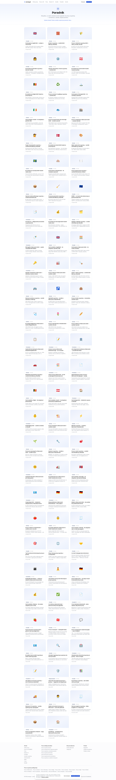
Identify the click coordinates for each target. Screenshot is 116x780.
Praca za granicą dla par (46, 747)
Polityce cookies (45, 777)
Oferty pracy (35, 1)
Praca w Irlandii (85, 769)
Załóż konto (89, 1)
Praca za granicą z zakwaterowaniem (48, 751)
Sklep (25, 759)
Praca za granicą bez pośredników (48, 756)
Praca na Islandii (68, 771)
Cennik (66, 1)
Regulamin (86, 747)
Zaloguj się (83, 1)
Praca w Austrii (72, 769)
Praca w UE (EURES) (28, 749)
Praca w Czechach (36, 771)
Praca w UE (41, 1)
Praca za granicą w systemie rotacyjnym (49, 757)
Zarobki (56, 1)
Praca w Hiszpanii (61, 771)
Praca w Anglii (78, 769)
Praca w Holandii (36, 769)
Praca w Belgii (51, 769)
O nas (25, 761)
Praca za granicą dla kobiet (46, 752)
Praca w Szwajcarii (28, 771)
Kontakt (25, 762)
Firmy (46, 1)
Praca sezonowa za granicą (47, 754)
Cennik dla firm (27, 757)
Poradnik (62, 1)
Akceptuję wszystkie (75, 775)
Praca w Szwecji (65, 769)
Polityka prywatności (88, 749)
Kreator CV (51, 1)
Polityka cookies (87, 751)
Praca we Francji (44, 771)
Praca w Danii (58, 769)
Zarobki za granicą (28, 756)
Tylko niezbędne (67, 775)
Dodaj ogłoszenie (70, 747)
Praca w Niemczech (28, 769)
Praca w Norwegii (44, 769)
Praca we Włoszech (53, 771)
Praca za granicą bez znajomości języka (49, 749)
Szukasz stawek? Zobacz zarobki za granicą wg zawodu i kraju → (58, 20)
